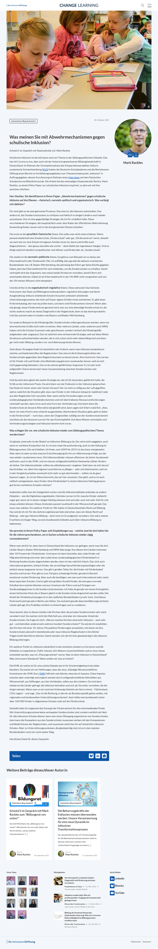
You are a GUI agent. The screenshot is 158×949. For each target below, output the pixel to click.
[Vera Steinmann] (22, 903)
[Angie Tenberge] (33, 903)
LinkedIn (112, 878)
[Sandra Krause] (11, 892)
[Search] (142, 5)
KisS (45, 169)
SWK (42, 673)
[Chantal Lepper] (22, 892)
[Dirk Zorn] (11, 914)
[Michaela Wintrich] (22, 914)
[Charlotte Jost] (33, 880)
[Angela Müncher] (33, 892)
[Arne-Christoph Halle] (11, 880)
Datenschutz (136, 942)
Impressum (147, 942)
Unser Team (11, 872)
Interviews (74, 177)
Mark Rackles (133, 163)
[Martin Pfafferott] (11, 903)
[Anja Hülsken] (22, 880)
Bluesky (112, 886)
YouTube (112, 893)
